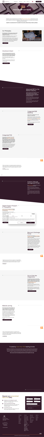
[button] (31, 35)
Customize (21, 222)
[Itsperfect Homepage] (4, 416)
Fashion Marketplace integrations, (32, 282)
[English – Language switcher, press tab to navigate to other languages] (33, 1)
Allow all (30, 222)
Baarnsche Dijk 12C (5, 423)
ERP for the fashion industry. (26, 18)
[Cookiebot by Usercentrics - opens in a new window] (32, 213)
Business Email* (36, 400)
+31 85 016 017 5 (5, 422)
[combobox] (28, 404)
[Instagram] (39, 433)
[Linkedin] (40, 433)
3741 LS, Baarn (5, 424)
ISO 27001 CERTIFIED (5, 427)
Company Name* (28, 400)
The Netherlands (5, 425)
